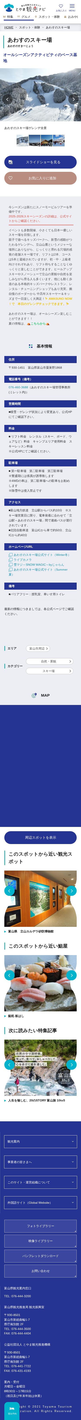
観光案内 (14, 1141)
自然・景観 (48, 661)
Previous (7, 99)
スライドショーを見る (43, 162)
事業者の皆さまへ (20, 1162)
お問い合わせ (41, 1271)
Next (73, 99)
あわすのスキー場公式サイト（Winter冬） (42, 554)
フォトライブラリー (40, 1226)
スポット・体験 (29, 27)
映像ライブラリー (41, 1241)
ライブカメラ (23, 559)
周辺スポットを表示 (40, 837)
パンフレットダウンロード (40, 1256)
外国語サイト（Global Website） (30, 1202)
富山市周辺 (36, 648)
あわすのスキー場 (58, 27)
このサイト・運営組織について (29, 1182)
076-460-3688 (18, 387)
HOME (8, 27)
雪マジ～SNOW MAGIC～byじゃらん (39, 564)
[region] (40, 18)
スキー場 (49, 671)
